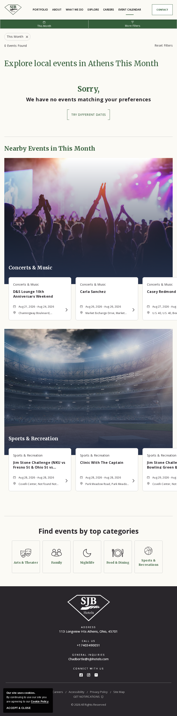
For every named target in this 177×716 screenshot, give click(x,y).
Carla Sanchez (93, 291)
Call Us (88, 641)
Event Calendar (130, 9)
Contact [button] (164, 10)
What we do (74, 9)
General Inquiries (88, 654)
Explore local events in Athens (81, 63)
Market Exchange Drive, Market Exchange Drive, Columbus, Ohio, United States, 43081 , (106, 313)
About (57, 9)
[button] (88, 114)
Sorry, (88, 89)
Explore (93, 9)
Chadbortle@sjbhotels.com (88, 659)
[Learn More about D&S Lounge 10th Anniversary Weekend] (66, 310)
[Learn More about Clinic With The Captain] (133, 480)
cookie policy (40, 701)
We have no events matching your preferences (88, 99)
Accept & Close (18, 708)
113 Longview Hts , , (88, 631)
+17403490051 (88, 645)
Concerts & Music (30, 268)
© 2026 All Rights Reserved (88, 705)
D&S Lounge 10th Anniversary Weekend (33, 293)
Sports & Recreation (33, 439)
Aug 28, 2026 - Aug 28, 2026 (36, 477)
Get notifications (86, 697)
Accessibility (76, 692)
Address (88, 627)
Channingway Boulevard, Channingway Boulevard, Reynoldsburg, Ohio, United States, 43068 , (36, 313)
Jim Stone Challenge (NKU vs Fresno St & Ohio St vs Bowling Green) (39, 464)
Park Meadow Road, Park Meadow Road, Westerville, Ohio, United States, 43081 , (107, 484)
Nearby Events (49, 148)
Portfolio (40, 9)
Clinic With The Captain (101, 462)
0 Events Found (15, 46)
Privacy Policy (99, 692)
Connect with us (88, 668)
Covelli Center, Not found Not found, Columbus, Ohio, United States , (38, 484)
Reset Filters (164, 45)
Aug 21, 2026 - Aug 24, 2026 (36, 306)
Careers (108, 9)
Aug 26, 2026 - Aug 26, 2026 (103, 306)
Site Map (119, 692)
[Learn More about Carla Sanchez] (133, 310)
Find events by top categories (88, 531)
